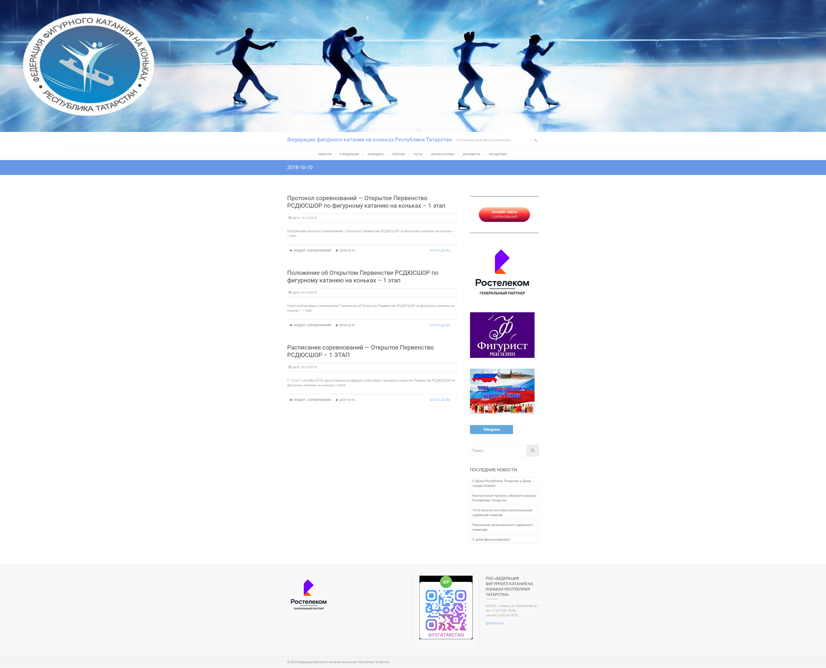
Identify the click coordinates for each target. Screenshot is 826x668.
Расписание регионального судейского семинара (502, 527)
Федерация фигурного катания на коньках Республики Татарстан (369, 139)
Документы (471, 154)
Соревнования (319, 250)
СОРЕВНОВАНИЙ (504, 214)
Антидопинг (498, 154)
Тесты (417, 154)
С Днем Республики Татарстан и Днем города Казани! (501, 483)
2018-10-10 (347, 250)
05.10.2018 (308, 292)
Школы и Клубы (442, 154)
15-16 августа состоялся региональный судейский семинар (502, 512)
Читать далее (439, 250)
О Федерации (349, 154)
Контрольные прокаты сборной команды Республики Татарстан (504, 498)
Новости (324, 154)
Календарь (376, 154)
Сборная (398, 154)
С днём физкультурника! (491, 539)
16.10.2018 (308, 218)
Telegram (491, 429)
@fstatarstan (495, 623)
